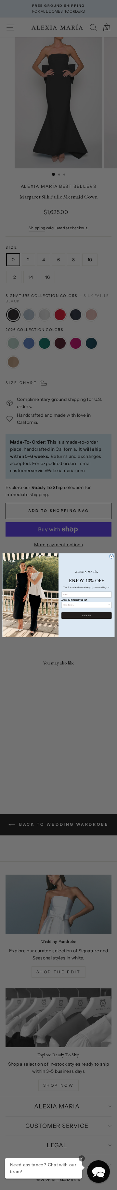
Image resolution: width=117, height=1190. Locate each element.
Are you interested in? (74, 600)
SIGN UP (86, 615)
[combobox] (85, 605)
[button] (98, 1171)
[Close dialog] (112, 556)
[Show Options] (109, 605)
